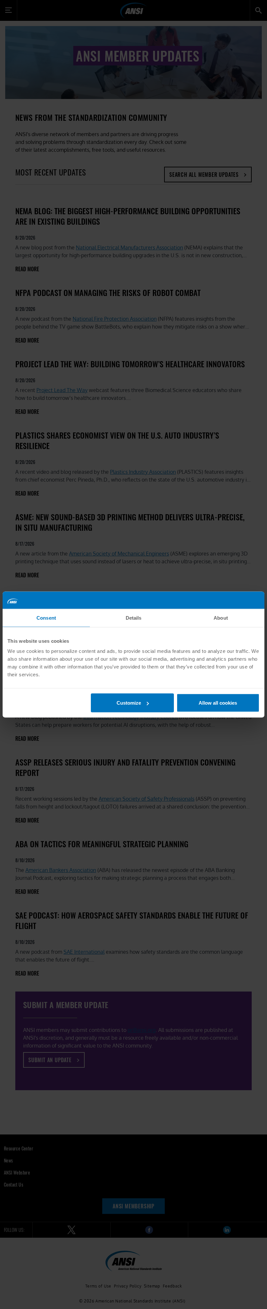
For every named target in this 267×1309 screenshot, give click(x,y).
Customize (129, 703)
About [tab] (221, 617)
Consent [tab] (46, 617)
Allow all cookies (218, 703)
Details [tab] (134, 617)
